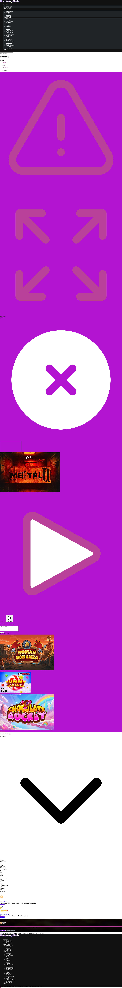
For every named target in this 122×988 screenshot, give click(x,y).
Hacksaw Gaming (10, 41)
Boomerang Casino (4, 914)
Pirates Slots (8, 16)
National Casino (3, 901)
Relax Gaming (9, 48)
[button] (30, 472)
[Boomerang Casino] (4, 913)
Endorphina (8, 40)
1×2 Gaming (8, 20)
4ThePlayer (8, 22)
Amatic (7, 27)
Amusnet (8, 29)
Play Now (2, 904)
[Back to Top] (0, 987)
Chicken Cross (9, 6)
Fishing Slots (8, 12)
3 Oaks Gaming (9, 21)
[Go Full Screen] (61, 315)
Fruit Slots (8, 13)
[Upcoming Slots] (9, 2)
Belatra (7, 36)
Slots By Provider (7, 17)
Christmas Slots (9, 11)
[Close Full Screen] (61, 440)
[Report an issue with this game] (61, 193)
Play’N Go (8, 44)
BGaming (8, 38)
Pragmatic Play (9, 46)
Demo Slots (5, 4)
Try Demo (2, 671)
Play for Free (9, 621)
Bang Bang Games (10, 34)
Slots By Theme (6, 10)
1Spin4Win (8, 18)
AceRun (7, 25)
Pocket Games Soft (10, 45)
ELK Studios (9, 39)
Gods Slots (8, 15)
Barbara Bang (9, 35)
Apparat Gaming (9, 30)
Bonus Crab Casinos (7, 8)
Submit (2, 632)
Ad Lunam (8, 26)
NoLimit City (9, 43)
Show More (2, 736)
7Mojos (7, 24)
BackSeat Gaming (10, 32)
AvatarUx (8, 31)
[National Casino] (4, 900)
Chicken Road (9, 7)
